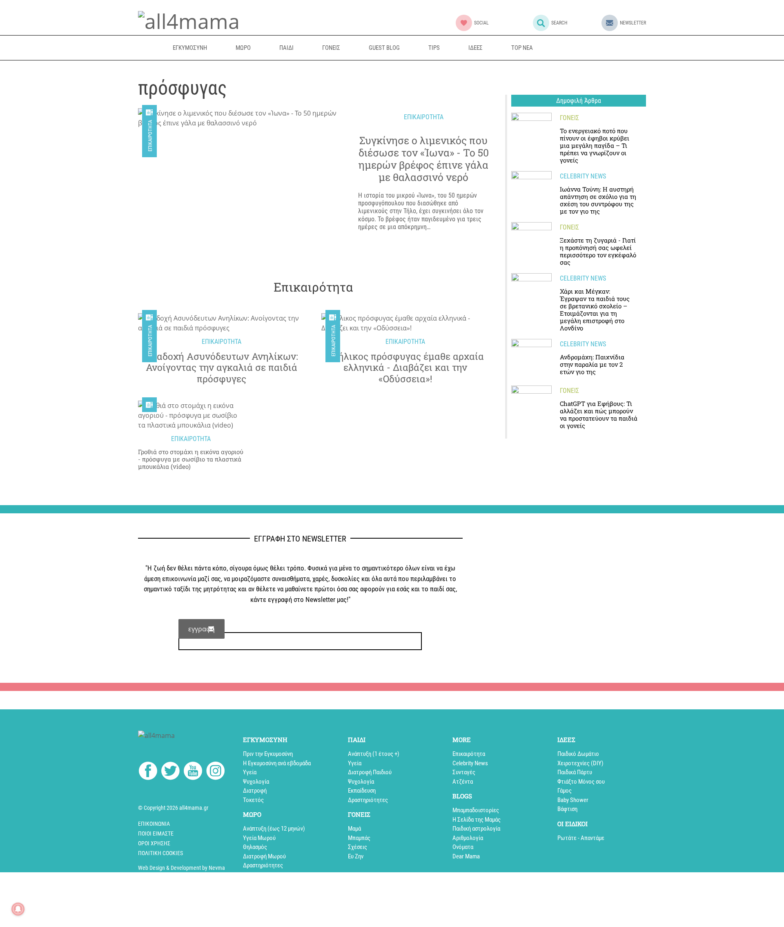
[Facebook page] (148, 772)
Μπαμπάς (359, 838)
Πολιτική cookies (160, 853)
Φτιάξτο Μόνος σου (581, 781)
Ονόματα (462, 847)
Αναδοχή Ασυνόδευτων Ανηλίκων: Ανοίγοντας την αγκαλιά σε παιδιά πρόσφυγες (221, 368)
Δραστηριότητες (263, 865)
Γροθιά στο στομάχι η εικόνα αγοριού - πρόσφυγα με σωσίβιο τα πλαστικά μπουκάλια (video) (190, 459)
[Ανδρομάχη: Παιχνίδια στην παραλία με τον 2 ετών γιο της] (531, 359)
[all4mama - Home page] (189, 20)
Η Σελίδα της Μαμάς (476, 819)
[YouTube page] (193, 772)
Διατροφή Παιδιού (370, 772)
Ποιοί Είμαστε (156, 833)
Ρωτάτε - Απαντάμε (580, 838)
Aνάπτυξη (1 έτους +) (373, 754)
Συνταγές (463, 772)
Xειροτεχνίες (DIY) (580, 763)
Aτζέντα (462, 781)
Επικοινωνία (154, 823)
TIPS (434, 47)
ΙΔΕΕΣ (475, 47)
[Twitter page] (170, 772)
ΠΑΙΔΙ (286, 47)
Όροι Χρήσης (154, 843)
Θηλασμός (255, 847)
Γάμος (564, 790)
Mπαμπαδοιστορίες (475, 810)
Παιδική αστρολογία (476, 828)
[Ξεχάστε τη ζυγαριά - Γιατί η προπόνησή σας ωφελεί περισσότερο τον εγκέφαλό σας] (531, 242)
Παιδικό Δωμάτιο (578, 754)
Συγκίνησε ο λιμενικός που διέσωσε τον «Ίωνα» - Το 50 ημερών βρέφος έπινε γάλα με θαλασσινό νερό (424, 158)
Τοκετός (253, 800)
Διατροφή (255, 790)
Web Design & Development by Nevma (181, 868)
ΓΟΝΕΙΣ (331, 47)
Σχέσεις (357, 847)
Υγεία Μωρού (259, 838)
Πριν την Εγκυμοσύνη (268, 754)
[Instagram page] (215, 772)
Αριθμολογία (467, 838)
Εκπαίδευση (362, 790)
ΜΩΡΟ (243, 47)
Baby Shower (572, 800)
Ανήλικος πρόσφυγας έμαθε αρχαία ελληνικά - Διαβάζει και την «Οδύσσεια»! (405, 368)
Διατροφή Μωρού (264, 856)
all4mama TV (586, 48)
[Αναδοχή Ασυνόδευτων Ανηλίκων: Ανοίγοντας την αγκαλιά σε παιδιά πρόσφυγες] (221, 323)
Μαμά (354, 828)
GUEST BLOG (384, 47)
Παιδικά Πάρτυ (574, 772)
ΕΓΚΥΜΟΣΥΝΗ (190, 47)
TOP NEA (522, 47)
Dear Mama (466, 856)
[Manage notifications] (17, 909)
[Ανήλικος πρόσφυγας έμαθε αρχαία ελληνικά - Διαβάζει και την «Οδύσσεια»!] (404, 323)
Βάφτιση (567, 809)
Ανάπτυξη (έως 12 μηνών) (274, 828)
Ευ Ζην (355, 856)
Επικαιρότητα (150, 136)
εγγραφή (201, 628)
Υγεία (249, 772)
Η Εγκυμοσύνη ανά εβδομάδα (277, 763)
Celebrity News (470, 763)
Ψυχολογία (256, 781)
